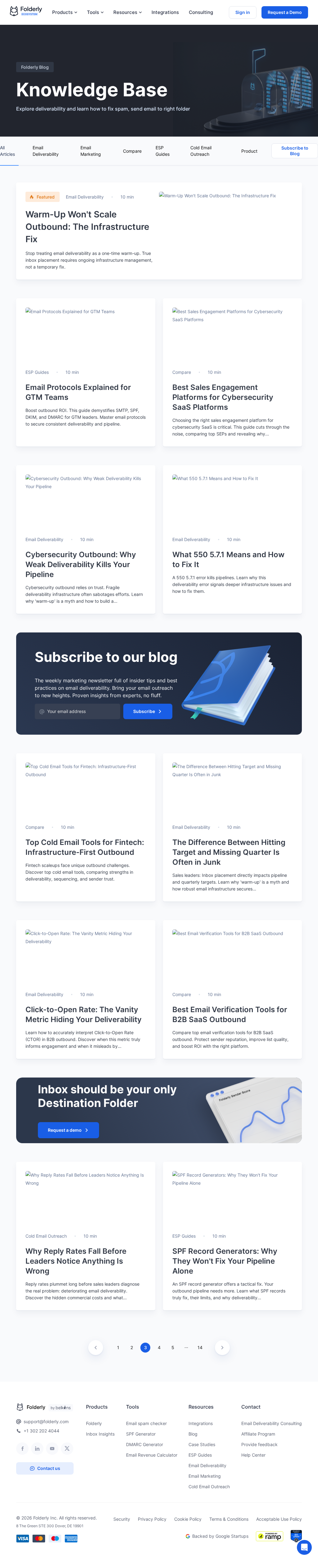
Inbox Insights (100, 1433)
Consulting (201, 12)
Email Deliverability (46, 151)
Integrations (165, 12)
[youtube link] (52, 1448)
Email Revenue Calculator (151, 1455)
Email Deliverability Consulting (271, 1423)
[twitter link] (67, 1448)
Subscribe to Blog (294, 150)
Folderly (94, 1423)
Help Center (253, 1455)
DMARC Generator (144, 1444)
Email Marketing (90, 151)
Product (249, 151)
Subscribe (144, 711)
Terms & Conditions (228, 1519)
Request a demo (65, 1130)
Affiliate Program (258, 1433)
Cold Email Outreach (200, 151)
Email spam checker (146, 1423)
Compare (132, 151)
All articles (7, 151)
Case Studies (202, 1444)
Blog (193, 1433)
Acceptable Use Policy (279, 1519)
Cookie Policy (188, 1519)
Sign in (242, 12)
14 (200, 1347)
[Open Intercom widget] (304, 1547)
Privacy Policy (152, 1519)
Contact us (48, 1468)
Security (121, 1519)
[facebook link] (22, 1448)
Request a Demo (285, 12)
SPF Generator (141, 1433)
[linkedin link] (37, 1448)
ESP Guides (163, 151)
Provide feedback (259, 1444)
